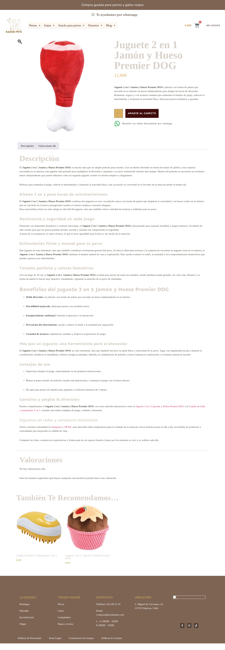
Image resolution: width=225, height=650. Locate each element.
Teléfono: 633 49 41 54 (108, 604)
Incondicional (26, 617)
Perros (33, 25)
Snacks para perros (69, 25)
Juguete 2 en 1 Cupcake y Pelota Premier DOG (160, 406)
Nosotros (93, 25)
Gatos (47, 25)
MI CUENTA (213, 25)
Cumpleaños (64, 617)
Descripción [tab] (27, 146)
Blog (109, 25)
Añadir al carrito (142, 113)
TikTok (67, 427)
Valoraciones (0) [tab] (47, 146)
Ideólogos (24, 604)
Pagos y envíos (65, 624)
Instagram (56, 427)
